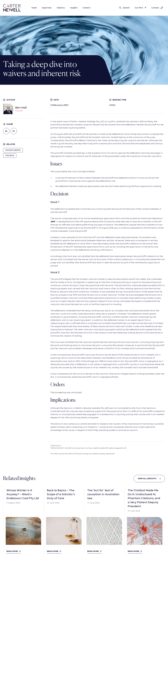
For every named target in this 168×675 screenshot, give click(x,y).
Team (34, 8)
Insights (73, 8)
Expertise (46, 8)
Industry (61, 8)
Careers (86, 8)
